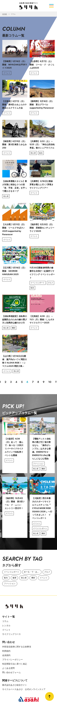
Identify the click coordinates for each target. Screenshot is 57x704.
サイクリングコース (11, 634)
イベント (43, 578)
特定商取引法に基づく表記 (14, 664)
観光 (6, 578)
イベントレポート (11, 572)
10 (49, 382)
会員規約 (6, 655)
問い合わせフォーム (11, 672)
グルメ (47, 572)
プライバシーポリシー (12, 659)
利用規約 (6, 651)
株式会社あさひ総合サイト (14, 685)
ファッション (9, 583)
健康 (14, 578)
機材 (33, 578)
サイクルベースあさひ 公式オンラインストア (23, 689)
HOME (4, 14)
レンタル (6, 625)
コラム (5, 621)
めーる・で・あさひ (32, 572)
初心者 (24, 578)
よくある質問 (8, 668)
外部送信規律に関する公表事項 (16, 646)
